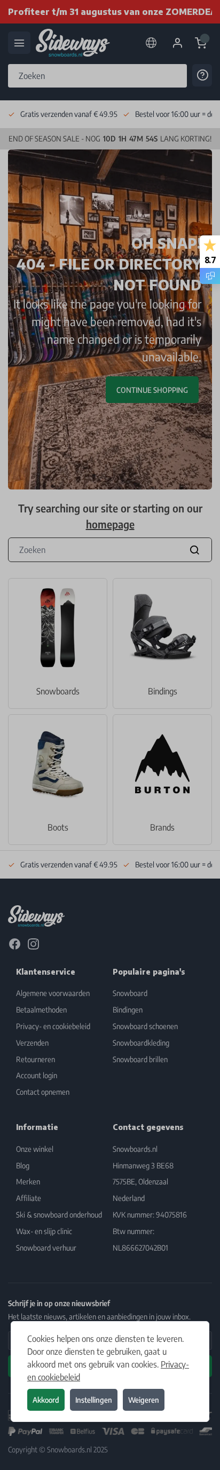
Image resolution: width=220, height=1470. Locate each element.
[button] (110, 735)
